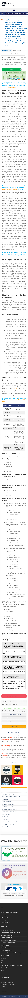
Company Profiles (5, 922)
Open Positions (4, 968)
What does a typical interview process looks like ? (13, 965)
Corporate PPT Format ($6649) (15, 721)
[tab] (14, 645)
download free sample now (14, 696)
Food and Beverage (7, 817)
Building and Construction (7, 935)
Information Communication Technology (12, 822)
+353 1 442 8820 (12, 984)
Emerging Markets (5, 920)
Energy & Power (6, 814)
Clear (23, 711)
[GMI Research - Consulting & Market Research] (8, 4)
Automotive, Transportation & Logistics (11, 796)
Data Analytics (4, 917)
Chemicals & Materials (7, 806)
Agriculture (5, 799)
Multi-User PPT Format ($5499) (15, 717)
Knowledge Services (6, 915)
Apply (2, 970)
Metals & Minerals (6, 827)
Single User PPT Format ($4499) (15, 714)
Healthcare (5, 819)
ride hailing (15, 388)
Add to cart (14, 726)
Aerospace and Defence (8, 794)
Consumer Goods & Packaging (9, 809)
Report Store (9, 13)
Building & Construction (8, 804)
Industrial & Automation (8, 824)
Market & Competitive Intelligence (9, 912)
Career (2, 963)
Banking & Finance (6, 801)
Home (2, 13)
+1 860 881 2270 (10, 982)
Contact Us (3, 986)
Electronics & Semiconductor (9, 811)
